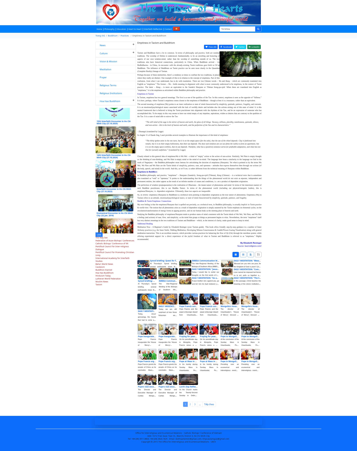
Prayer (103, 77)
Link (99, 234)
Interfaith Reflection (153, 29)
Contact (168, 29)
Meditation (105, 69)
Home (99, 29)
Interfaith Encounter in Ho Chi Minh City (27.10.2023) (114, 181)
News (103, 45)
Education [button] (121, 29)
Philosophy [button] (109, 29)
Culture (104, 53)
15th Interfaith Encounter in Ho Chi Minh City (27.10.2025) (114, 114)
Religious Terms (108, 85)
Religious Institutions (111, 93)
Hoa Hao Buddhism (110, 101)
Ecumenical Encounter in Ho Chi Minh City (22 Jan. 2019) (115, 206)
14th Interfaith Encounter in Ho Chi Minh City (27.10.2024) (114, 148)
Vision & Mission (108, 61)
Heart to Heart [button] (135, 29)
